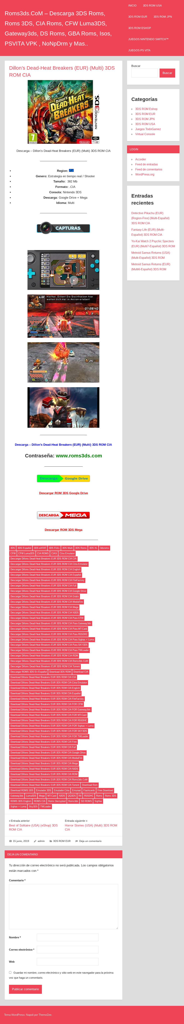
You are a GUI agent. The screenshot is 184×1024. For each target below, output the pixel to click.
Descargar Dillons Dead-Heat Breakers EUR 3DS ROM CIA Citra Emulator (49, 564)
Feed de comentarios (148, 169)
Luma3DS (31, 795)
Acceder (140, 159)
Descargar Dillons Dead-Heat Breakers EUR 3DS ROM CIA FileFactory (47, 580)
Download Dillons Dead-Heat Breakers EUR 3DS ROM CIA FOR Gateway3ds (50, 709)
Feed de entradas (146, 164)
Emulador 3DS (43, 790)
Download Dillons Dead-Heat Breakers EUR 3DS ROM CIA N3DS (44, 768)
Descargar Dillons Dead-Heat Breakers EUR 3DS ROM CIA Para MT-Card (48, 628)
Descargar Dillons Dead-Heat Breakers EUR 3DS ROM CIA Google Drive (48, 591)
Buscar (135, 65)
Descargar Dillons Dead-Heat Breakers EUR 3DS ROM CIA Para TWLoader (49, 650)
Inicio (132, 5)
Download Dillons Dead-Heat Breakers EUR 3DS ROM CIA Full (43, 747)
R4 (80, 795)
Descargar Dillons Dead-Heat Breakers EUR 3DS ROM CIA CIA (43, 558)
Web (12, 961)
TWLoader (45, 806)
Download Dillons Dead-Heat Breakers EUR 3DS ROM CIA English (45, 688)
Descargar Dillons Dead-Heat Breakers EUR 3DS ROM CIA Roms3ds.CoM (49, 661)
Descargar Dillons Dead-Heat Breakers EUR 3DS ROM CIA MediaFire (46, 601)
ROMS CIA (39, 801)
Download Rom (90, 785)
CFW (13, 553)
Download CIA (80, 671)
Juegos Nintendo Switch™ (148, 39)
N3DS (62, 795)
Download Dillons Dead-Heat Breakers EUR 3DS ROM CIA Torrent (44, 785)
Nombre (15, 937)
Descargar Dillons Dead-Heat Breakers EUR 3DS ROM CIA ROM (44, 655)
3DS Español (24, 548)
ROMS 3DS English (20, 801)
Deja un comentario (90, 841)
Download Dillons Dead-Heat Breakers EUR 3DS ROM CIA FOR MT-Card (48, 715)
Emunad (76, 790)
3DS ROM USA (152, 5)
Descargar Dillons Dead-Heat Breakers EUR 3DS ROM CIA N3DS (44, 612)
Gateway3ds (16, 795)
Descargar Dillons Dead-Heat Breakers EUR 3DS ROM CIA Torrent (45, 666)
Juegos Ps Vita (139, 50)
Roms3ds (73, 801)
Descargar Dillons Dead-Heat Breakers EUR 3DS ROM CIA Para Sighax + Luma (52, 639)
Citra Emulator (67, 553)
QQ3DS (72, 795)
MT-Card (51, 795)
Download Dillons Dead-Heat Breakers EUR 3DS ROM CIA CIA (43, 677)
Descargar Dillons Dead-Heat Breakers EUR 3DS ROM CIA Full (43, 585)
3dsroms (104, 548)
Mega (42, 795)
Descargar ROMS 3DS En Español (28, 671)
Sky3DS (33, 806)
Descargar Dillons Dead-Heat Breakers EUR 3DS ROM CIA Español (45, 574)
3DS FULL (54, 548)
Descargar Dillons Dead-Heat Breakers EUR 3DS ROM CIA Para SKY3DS (49, 644)
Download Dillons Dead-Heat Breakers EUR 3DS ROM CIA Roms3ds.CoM (49, 779)
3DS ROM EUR (137, 16)
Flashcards (89, 790)
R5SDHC (88, 795)
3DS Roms (81, 548)
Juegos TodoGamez (148, 129)
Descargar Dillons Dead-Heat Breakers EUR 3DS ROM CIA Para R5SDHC (49, 634)
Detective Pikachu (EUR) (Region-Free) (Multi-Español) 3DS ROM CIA (150, 218)
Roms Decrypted (57, 801)
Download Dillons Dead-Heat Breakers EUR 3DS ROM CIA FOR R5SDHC (48, 720)
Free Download (105, 790)
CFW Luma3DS (26, 553)
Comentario (17, 880)
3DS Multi (67, 548)
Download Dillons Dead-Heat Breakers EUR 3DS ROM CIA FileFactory (47, 698)
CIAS (54, 553)
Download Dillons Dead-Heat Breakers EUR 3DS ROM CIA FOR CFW (46, 704)
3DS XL (93, 548)
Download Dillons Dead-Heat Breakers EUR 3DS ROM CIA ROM (43, 774)
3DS (12, 548)
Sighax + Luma (18, 806)
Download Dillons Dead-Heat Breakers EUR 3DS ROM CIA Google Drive (48, 752)
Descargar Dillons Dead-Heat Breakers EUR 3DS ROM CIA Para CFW (46, 618)
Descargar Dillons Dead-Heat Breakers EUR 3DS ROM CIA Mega (44, 607)
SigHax (98, 801)
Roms (99, 795)
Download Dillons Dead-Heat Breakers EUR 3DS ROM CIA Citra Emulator (48, 682)
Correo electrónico (21, 949)
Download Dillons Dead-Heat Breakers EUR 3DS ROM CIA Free (43, 741)
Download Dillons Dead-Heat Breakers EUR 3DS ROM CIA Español (45, 693)
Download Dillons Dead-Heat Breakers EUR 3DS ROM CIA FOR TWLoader (49, 736)
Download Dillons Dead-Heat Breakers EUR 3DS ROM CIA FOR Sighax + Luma (51, 725)
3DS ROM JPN (163, 16)
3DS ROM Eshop (139, 28)
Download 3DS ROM (60, 671)
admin (41, 841)
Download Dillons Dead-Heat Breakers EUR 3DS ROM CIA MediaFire (46, 758)
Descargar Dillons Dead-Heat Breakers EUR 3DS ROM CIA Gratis (44, 596)
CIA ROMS (43, 553)
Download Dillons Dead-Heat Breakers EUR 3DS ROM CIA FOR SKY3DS (48, 731)
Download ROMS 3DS (21, 790)
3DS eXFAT (40, 548)
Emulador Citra (61, 790)
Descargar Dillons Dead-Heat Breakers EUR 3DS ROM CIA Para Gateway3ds (50, 623)
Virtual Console (145, 134)
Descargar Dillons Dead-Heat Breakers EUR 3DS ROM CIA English (45, 569)
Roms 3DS (110, 795)
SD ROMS (86, 801)
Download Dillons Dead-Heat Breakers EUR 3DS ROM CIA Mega (44, 763)
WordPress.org (144, 174)
